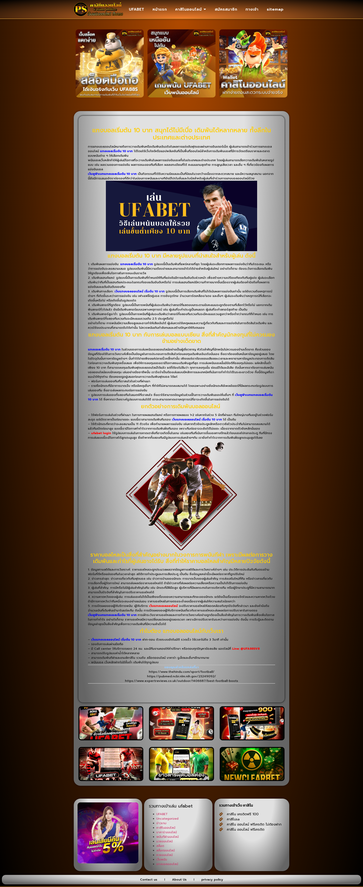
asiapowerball (258, 858)
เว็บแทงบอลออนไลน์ (163, 606)
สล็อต (160, 846)
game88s (248, 848)
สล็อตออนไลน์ (165, 850)
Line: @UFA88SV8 (246, 648)
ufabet (241, 864)
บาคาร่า (275, 838)
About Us (179, 879)
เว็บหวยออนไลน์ (270, 853)
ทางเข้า (252, 9)
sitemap (275, 9)
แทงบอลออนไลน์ (167, 864)
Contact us (148, 879)
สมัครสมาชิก (226, 9)
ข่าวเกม (161, 823)
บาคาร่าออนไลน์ (166, 832)
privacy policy (212, 879)
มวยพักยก (263, 843)
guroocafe (228, 843)
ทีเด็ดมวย (266, 848)
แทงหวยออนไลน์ (231, 858)
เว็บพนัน (161, 859)
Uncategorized (167, 818)
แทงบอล (246, 843)
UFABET (136, 9)
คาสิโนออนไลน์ (188, 9)
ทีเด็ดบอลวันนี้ (229, 838)
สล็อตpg (225, 864)
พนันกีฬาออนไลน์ (167, 837)
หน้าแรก (160, 9)
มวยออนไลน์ (164, 841)
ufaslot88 (247, 853)
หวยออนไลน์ (164, 855)
